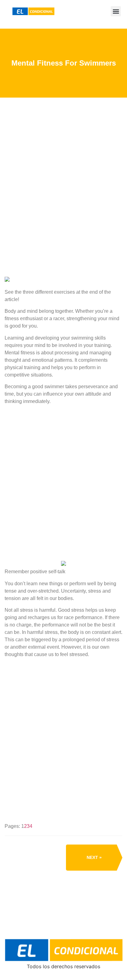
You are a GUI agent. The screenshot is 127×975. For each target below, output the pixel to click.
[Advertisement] (63, 210)
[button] (116, 11)
